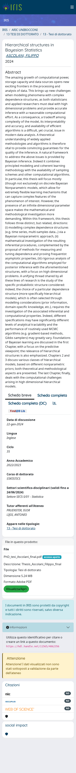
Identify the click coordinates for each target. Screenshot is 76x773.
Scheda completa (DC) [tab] (27, 403)
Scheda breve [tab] (19, 395)
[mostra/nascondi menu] (72, 7)
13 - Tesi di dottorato (57, 34)
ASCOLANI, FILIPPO (22, 55)
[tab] (55, 403)
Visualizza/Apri (16, 589)
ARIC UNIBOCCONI (25, 30)
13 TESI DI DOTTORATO (22, 34)
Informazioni (18, 627)
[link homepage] (13, 7)
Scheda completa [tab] (52, 395)
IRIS (5, 30)
